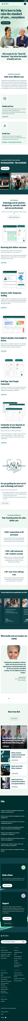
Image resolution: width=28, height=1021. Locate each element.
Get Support (7, 918)
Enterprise (4, 142)
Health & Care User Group (18, 975)
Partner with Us (17, 958)
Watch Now (5, 168)
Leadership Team (18, 952)
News (15, 954)
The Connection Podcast (5, 984)
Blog (2, 975)
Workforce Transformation (4, 992)
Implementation (4, 989)
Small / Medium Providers (14, 142)
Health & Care (4, 950)
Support (3, 1001)
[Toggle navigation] (25, 4)
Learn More (5, 116)
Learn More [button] (4, 262)
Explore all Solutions (14, 217)
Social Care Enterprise (6, 952)
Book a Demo (5, 23)
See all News (14, 718)
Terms (2, 1014)
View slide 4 (13, 698)
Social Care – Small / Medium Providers (6, 955)
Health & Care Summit (19, 978)
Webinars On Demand (6, 981)
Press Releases (17, 956)
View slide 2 (10, 698)
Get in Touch (5, 503)
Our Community (18, 973)
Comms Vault (4, 987)
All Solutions (4, 958)
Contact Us (17, 963)
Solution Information (6, 977)
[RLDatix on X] (3, 1017)
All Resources (4, 973)
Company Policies (4, 1011)
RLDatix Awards (18, 980)
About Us (16, 950)
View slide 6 (16, 698)
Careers (16, 960)
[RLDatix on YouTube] (5, 1017)
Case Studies (4, 979)
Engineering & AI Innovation (18, 965)
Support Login (7, 923)
